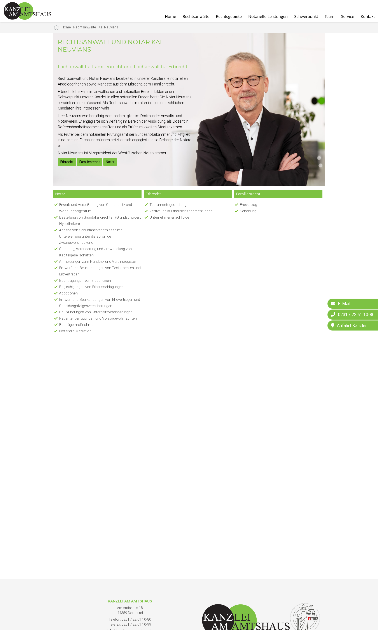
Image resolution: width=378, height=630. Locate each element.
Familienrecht (89, 162)
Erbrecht (67, 162)
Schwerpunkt (306, 16)
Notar (110, 162)
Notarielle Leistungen (268, 16)
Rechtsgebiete (229, 16)
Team (329, 16)
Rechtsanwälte (196, 16)
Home (170, 16)
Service (347, 16)
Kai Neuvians (108, 27)
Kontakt (368, 16)
